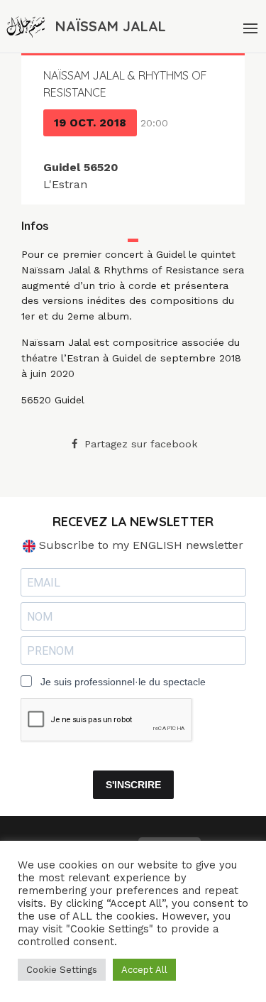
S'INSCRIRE (133, 784)
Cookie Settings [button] (61, 969)
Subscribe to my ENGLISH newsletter (139, 545)
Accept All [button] (144, 969)
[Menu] (249, 26)
